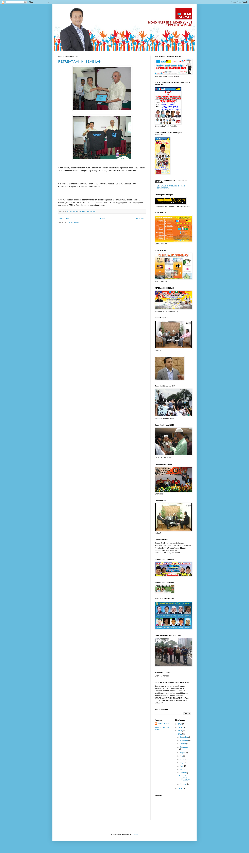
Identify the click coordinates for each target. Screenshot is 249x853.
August (183, 753)
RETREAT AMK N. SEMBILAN (79, 61)
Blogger (135, 834)
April (182, 766)
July (181, 756)
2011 (180, 734)
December (184, 737)
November (184, 740)
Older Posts (140, 218)
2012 (180, 731)
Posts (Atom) (74, 222)
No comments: (92, 211)
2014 (180, 724)
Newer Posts (64, 218)
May (181, 763)
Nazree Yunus (163, 724)
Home (102, 218)
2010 (180, 788)
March (182, 769)
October (183, 744)
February (183, 773)
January (183, 784)
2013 (180, 727)
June (182, 759)
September (184, 747)
